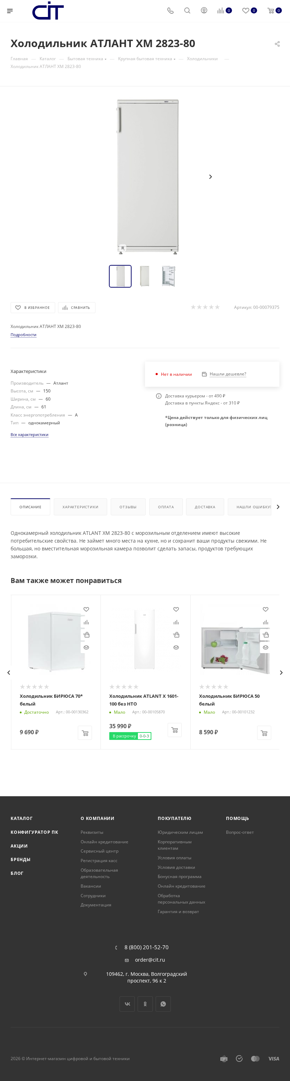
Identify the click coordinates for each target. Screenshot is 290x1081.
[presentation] (9, 673)
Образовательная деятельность (99, 873)
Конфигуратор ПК (34, 832)
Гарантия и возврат (178, 912)
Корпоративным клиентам (175, 845)
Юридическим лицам (180, 832)
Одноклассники (145, 1004)
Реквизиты (92, 832)
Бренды (21, 859)
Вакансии (91, 886)
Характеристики (80, 506)
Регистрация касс (99, 861)
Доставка (205, 506)
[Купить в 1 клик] (86, 634)
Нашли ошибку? (254, 506)
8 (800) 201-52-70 (146, 947)
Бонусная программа (180, 876)
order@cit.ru (150, 960)
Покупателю (175, 818)
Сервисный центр (99, 851)
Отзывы (128, 506)
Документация (96, 905)
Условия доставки (176, 867)
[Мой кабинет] (204, 11)
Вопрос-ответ (240, 832)
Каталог (22, 818)
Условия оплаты (174, 858)
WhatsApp (163, 1004)
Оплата (166, 506)
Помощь (237, 818)
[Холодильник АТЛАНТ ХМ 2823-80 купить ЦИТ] (145, 176)
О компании (98, 818)
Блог (17, 873)
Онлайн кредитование (104, 842)
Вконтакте (127, 1004)
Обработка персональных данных (181, 899)
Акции (19, 846)
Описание (30, 506)
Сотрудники (93, 896)
